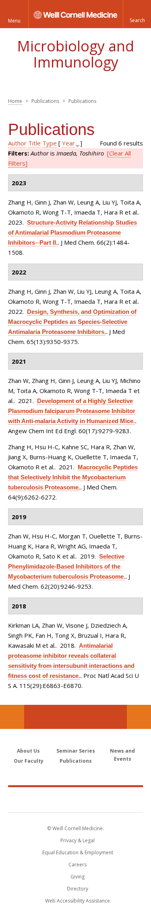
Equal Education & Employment (77, 852)
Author (17, 143)
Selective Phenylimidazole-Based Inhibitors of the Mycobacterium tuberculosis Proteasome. (66, 566)
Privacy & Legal (77, 840)
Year (68, 143)
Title (34, 143)
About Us (28, 750)
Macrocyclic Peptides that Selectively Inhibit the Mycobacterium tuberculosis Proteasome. (73, 477)
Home (15, 101)
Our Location (12, 717)
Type (49, 143)
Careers (77, 864)
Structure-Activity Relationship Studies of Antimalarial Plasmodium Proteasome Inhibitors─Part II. (72, 232)
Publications (76, 760)
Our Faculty (28, 760)
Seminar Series (75, 750)
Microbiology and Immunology (75, 54)
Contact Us (139, 717)
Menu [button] (14, 20)
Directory (77, 888)
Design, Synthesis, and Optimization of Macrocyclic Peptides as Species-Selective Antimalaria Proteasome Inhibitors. (72, 321)
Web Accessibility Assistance (77, 900)
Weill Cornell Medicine (75, 799)
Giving (77, 876)
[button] (137, 14)
